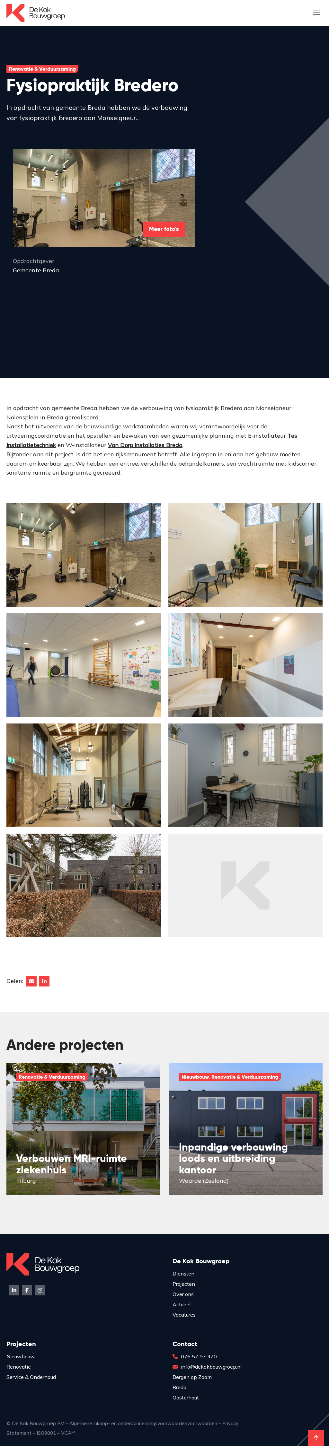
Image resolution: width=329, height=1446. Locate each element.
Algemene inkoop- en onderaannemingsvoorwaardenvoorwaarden (143, 1423)
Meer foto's (164, 229)
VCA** (68, 1433)
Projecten (184, 1284)
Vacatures (184, 1314)
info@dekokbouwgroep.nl (211, 1366)
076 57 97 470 (199, 1356)
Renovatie (18, 1366)
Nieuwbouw (20, 1356)
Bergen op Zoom (192, 1377)
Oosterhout (186, 1397)
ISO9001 (46, 1433)
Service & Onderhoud (31, 1377)
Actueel (182, 1304)
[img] (83, 1129)
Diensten (183, 1273)
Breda (179, 1387)
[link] (145, 445)
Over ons (183, 1294)
